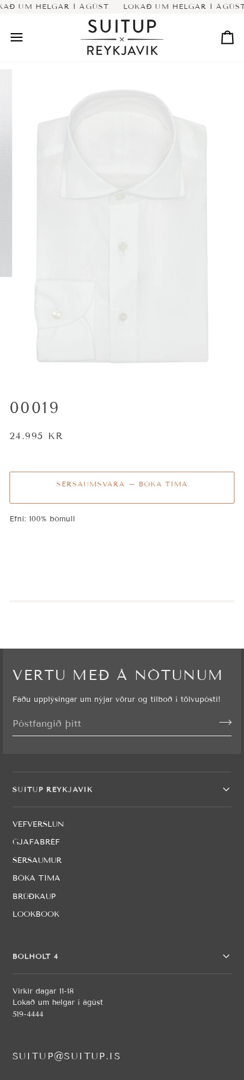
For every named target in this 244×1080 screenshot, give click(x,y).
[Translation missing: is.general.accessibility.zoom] (40, 358)
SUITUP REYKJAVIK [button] (52, 789)
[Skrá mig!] (222, 722)
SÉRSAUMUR (37, 860)
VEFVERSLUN (38, 824)
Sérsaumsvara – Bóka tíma (122, 483)
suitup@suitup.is (66, 1056)
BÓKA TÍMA (36, 878)
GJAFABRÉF (36, 842)
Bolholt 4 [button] (35, 956)
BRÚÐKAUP (34, 896)
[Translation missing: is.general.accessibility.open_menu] (27, 38)
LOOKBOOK (35, 914)
